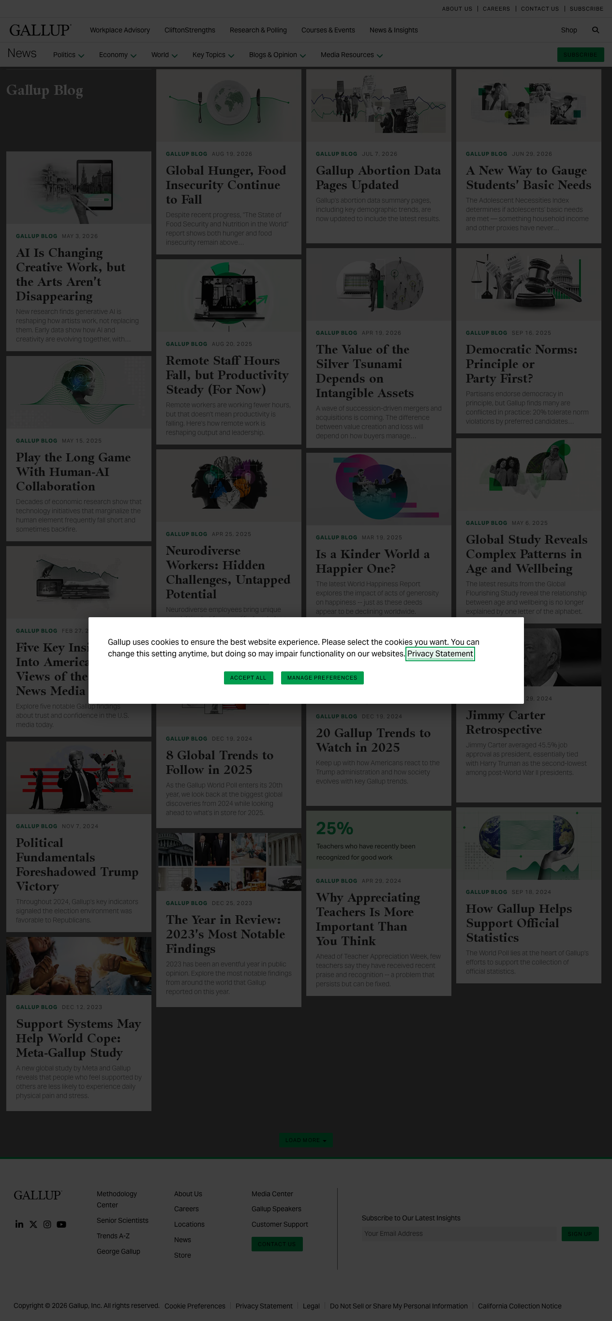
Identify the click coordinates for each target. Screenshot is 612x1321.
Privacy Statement (440, 654)
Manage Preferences (322, 677)
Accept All (248, 677)
